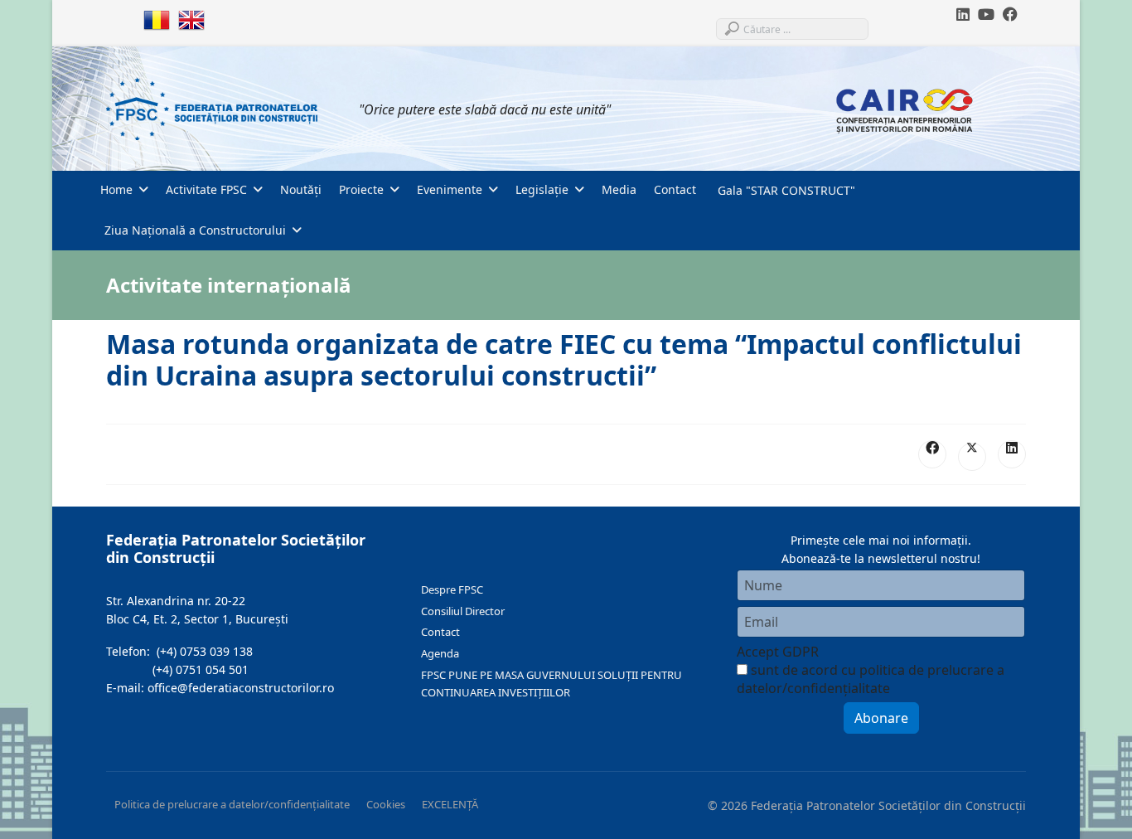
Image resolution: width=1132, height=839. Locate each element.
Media (619, 189)
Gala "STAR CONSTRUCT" (784, 190)
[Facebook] (1010, 14)
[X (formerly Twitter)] (972, 457)
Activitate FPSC (206, 189)
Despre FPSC (452, 589)
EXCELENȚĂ (450, 804)
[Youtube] (986, 14)
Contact (675, 189)
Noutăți (301, 189)
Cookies (385, 804)
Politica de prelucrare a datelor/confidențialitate (232, 804)
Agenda (440, 653)
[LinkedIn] (1012, 454)
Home (116, 189)
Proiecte (361, 189)
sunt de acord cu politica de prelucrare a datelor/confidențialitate (870, 679)
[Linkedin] (963, 14)
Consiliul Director (463, 611)
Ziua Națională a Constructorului (193, 230)
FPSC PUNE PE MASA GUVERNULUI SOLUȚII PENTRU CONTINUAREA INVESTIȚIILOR (551, 683)
